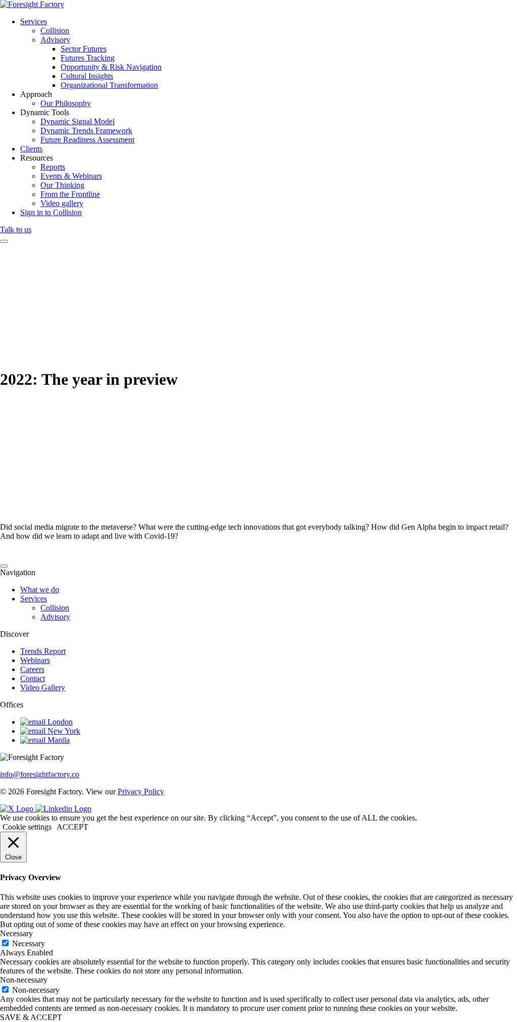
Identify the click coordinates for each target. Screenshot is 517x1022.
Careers (32, 669)
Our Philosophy (65, 103)
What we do (39, 589)
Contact (32, 678)
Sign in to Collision (51, 212)
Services (33, 21)
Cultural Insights (87, 76)
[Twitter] (17, 808)
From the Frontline (70, 194)
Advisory (55, 39)
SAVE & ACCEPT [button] (31, 1017)
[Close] (4, 566)
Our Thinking (62, 185)
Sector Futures (84, 48)
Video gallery (61, 203)
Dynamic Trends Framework (86, 130)
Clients (31, 148)
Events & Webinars (71, 176)
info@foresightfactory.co (39, 774)
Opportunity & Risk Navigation (111, 67)
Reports (52, 167)
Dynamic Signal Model (77, 121)
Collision (54, 30)
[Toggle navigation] (4, 241)
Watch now (20, 473)
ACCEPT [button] (72, 827)
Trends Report (43, 651)
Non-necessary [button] (23, 980)
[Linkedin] (63, 808)
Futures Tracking (88, 58)
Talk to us (15, 229)
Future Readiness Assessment (87, 139)
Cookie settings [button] (27, 827)
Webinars (35, 660)
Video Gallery (42, 687)
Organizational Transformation (109, 85)
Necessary (28, 943)
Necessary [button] (16, 933)
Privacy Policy (141, 791)
